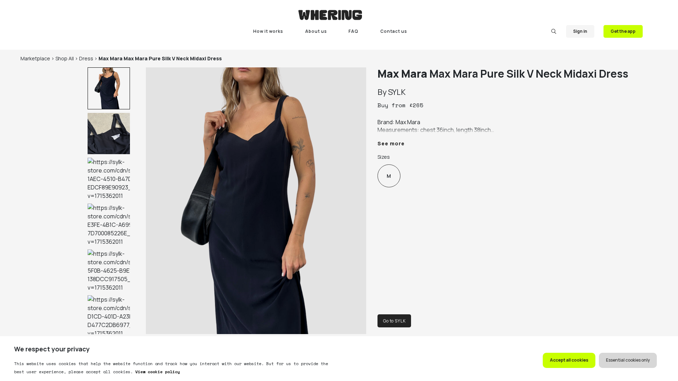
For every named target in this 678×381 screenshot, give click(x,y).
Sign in (580, 31)
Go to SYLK (394, 321)
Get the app (623, 31)
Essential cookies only (628, 360)
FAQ (353, 31)
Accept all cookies (569, 360)
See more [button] (391, 143)
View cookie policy (156, 372)
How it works (268, 31)
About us (316, 31)
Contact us (393, 31)
